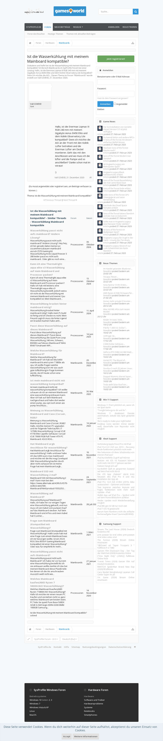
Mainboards (79, 75)
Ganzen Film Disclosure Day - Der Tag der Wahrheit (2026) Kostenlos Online (115, 552)
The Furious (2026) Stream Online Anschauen (115, 541)
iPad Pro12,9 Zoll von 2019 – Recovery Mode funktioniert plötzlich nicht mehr (115, 448)
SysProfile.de (33, 27)
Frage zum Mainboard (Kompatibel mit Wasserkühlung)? (43, 524)
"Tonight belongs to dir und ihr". (111, 410)
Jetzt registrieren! (116, 58)
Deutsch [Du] (68, 639)
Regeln (77, 27)
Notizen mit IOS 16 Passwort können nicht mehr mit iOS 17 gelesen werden (115, 461)
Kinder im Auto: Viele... (113, 319)
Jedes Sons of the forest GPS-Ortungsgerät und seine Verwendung (116, 197)
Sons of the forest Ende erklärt (117, 188)
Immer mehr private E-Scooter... (117, 301)
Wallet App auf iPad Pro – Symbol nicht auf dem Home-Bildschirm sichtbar (115, 496)
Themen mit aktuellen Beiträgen (81, 34)
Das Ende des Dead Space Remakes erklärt (115, 206)
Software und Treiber (94, 700)
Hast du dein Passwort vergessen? (112, 98)
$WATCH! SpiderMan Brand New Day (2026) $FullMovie (115, 568)
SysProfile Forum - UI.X (45, 639)
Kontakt (57, 647)
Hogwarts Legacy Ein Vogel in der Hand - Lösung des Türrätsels (118, 239)
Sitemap (75, 647)
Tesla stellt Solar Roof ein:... (115, 384)
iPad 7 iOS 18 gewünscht (108, 508)
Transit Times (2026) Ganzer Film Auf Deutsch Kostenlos (115, 562)
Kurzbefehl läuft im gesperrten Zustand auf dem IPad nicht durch (115, 470)
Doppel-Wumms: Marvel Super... (117, 376)
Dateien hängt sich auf (107, 466)
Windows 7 (35, 703)
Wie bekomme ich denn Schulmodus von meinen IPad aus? (115, 453)
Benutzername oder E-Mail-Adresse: (113, 76)
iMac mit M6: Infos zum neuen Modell (116, 310)
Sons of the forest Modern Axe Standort (117, 157)
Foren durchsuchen (36, 34)
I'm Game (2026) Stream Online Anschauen (115, 578)
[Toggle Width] (28, 639)
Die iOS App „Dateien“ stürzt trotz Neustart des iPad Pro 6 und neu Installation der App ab (115, 476)
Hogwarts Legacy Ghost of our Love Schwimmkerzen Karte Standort (117, 248)
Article (100, 134)
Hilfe (66, 647)
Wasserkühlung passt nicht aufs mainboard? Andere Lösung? (46, 234)
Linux (32, 711)
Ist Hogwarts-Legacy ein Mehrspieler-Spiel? (114, 165)
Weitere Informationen (85, 736)
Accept (66, 736)
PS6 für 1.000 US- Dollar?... (115, 327)
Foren (47, 27)
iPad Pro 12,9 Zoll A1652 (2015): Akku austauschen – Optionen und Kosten (115, 483)
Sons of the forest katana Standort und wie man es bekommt (118, 214)
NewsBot (107, 271)
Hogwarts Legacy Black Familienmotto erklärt (113, 173)
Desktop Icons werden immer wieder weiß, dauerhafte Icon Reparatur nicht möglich (115, 426)
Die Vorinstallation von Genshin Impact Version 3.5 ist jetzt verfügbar (117, 129)
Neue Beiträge (62, 27)
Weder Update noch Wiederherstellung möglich (115, 501)
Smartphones (90, 714)
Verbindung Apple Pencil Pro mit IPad (114, 444)
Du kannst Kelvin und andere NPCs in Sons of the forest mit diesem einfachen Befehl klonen (118, 140)
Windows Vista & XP (39, 707)
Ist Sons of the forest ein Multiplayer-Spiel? (114, 230)
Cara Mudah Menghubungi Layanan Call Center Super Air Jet (115, 573)
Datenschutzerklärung (120, 647)
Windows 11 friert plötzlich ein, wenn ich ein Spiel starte (115, 406)
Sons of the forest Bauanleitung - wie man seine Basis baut (118, 181)
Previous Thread (53, 200)
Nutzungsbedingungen (94, 647)
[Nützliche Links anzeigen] (133, 43)
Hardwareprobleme (93, 703)
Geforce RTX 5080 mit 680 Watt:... (118, 352)
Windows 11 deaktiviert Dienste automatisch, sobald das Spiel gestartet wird (115, 416)
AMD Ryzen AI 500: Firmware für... (118, 293)
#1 (91, 177)
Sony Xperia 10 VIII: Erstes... (115, 285)
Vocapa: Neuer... (110, 276)
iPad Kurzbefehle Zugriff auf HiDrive (113, 457)
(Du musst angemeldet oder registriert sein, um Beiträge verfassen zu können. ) (60, 188)
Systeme (88, 707)
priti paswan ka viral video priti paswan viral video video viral (115, 536)
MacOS (33, 714)
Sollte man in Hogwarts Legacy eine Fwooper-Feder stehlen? (117, 222)
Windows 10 (35, 700)
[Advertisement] (79, 104)
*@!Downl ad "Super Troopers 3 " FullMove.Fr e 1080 (115, 546)
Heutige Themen (55, 34)
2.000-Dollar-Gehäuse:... (114, 344)
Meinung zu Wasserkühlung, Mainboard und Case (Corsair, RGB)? (48, 414)
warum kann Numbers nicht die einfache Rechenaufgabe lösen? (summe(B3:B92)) (115, 512)
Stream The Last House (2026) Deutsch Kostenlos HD (115, 530)
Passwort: (101, 88)
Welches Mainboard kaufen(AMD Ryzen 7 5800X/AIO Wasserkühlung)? (47, 582)
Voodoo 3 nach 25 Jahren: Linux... (118, 368)
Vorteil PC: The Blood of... (114, 360)
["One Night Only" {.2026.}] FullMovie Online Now (115, 557)
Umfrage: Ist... (109, 336)
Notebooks (89, 711)
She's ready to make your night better (114, 421)
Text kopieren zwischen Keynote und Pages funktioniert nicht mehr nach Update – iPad (115, 490)
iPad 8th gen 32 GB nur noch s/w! (112, 506)
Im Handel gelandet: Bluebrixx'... (117, 268)
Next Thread (69, 200)
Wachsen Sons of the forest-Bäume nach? (115, 149)
